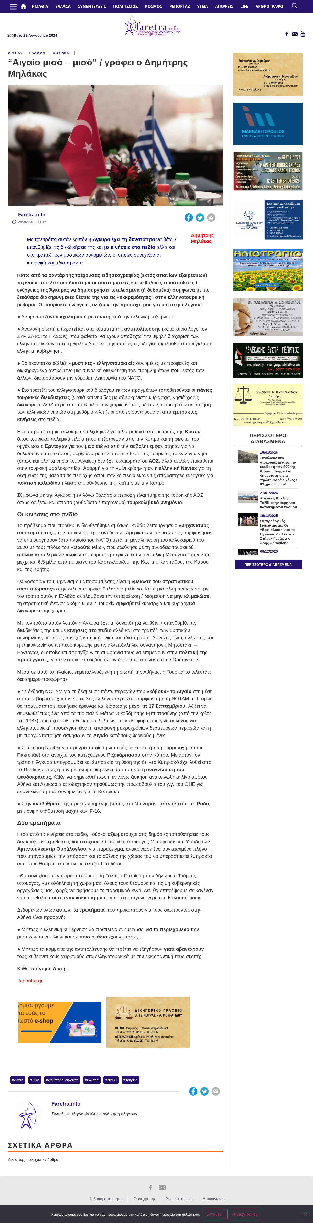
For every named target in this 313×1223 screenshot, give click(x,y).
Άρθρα (15, 53)
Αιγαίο (18, 1080)
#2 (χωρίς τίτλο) (24, 6)
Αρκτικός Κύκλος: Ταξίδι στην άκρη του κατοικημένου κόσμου (278, 502)
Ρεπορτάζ (179, 6)
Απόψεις (224, 6)
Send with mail (211, 217)
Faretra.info (31, 214)
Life (244, 6)
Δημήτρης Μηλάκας (63, 1080)
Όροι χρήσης (145, 1199)
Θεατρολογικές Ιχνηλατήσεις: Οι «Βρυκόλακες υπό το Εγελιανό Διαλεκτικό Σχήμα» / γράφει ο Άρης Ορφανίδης (277, 532)
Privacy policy (245, 1214)
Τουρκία (131, 1080)
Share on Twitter (200, 217)
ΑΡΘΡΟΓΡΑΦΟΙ (270, 6)
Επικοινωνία (213, 1199)
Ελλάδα (63, 6)
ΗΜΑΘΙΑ (40, 6)
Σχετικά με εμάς (179, 1199)
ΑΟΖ (35, 1080)
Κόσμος (153, 6)
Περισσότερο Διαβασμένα (268, 565)
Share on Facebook (189, 217)
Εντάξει (213, 1214)
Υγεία (202, 6)
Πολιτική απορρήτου (106, 1199)
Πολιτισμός (125, 6)
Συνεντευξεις (92, 6)
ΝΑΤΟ (112, 1080)
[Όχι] (305, 1214)
